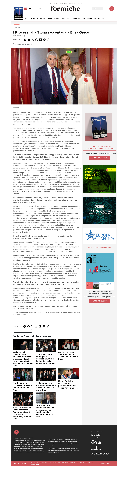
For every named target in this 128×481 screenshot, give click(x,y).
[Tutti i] (23, 399)
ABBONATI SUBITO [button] (100, 158)
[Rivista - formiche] (101, 436)
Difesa (56, 18)
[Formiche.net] (111, 8)
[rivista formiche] (99, 271)
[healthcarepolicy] (101, 454)
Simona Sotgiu (20, 36)
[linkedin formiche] (24, 464)
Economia (34, 18)
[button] (25, 13)
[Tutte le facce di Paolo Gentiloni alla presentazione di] (46, 398)
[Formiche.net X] (33, 9)
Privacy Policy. (35, 464)
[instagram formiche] (21, 464)
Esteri (42, 18)
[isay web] (107, 463)
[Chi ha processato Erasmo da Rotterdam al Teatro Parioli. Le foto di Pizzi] (46, 374)
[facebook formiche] (15, 464)
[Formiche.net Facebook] (30, 9)
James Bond (65, 18)
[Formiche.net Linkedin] (39, 9)
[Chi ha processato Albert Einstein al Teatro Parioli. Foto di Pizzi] (68, 344)
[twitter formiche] (18, 464)
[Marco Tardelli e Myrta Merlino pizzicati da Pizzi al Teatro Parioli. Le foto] (68, 373)
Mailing (17, 27)
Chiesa (49, 18)
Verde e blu (76, 18)
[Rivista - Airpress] (101, 442)
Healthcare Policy (89, 18)
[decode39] (101, 448)
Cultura (101, 18)
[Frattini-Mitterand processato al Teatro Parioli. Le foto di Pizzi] (23, 374)
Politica (26, 18)
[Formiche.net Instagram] (36, 9)
